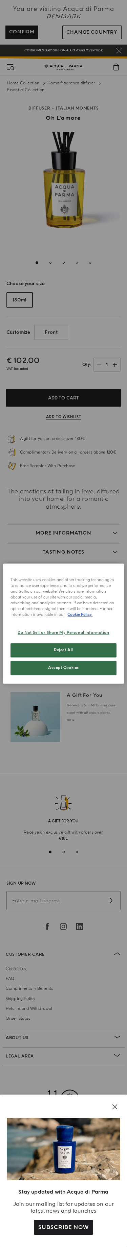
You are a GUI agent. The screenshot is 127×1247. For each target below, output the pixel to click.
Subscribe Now (63, 1227)
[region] (63, 623)
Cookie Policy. (79, 614)
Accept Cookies (63, 667)
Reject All (63, 650)
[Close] (115, 1107)
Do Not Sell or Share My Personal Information (63, 632)
